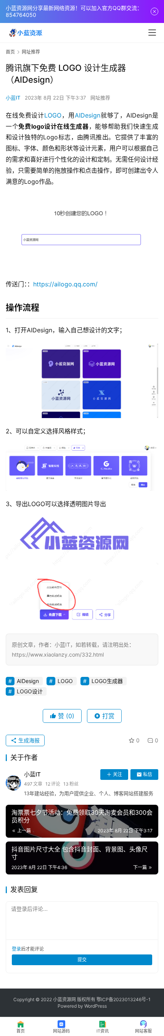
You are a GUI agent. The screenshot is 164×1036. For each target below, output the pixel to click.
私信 (147, 774)
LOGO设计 (30, 691)
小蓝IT (13, 98)
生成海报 (28, 740)
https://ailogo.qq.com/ (65, 284)
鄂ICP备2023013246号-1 (123, 999)
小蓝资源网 (64, 999)
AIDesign (87, 115)
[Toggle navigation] (152, 32)
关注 (117, 774)
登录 (16, 949)
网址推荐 (100, 98)
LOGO (52, 115)
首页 (10, 52)
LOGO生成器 (107, 681)
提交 (82, 959)
